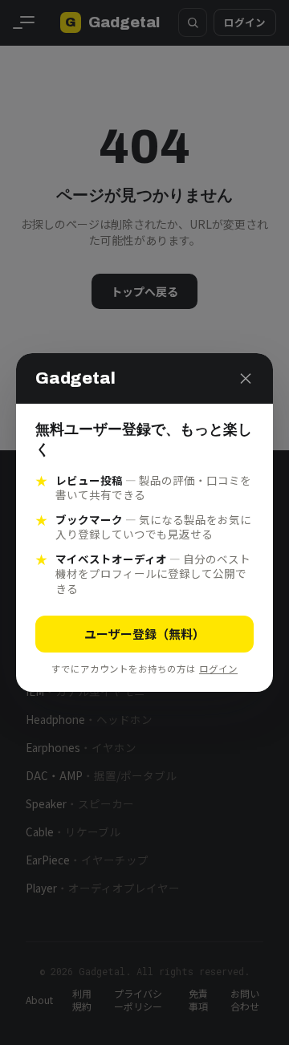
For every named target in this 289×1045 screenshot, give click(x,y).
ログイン (218, 668)
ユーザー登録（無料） (144, 633)
